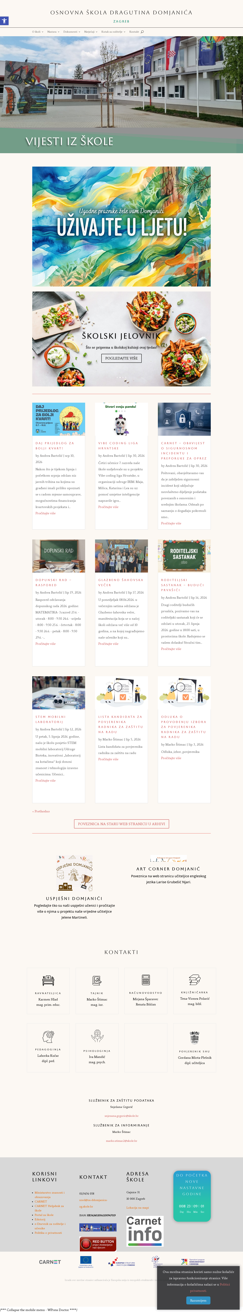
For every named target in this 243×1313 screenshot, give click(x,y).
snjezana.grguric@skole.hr (122, 1116)
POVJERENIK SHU (194, 1051)
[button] (4, 21)
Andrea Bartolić (51, 456)
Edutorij (40, 1219)
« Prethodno (41, 811)
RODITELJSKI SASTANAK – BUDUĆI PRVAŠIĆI (182, 585)
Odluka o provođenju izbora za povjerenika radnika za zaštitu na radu (184, 727)
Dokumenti (70, 32)
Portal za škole (44, 1215)
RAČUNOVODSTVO (145, 993)
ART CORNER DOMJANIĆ (169, 869)
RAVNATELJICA (48, 993)
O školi (36, 32)
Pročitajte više (46, 513)
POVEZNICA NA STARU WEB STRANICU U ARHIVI (121, 824)
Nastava (52, 32)
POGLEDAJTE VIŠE (121, 358)
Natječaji (89, 32)
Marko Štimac (113, 739)
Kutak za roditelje (111, 32)
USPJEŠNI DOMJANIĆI (74, 898)
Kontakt (134, 32)
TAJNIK (97, 993)
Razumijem (198, 1300)
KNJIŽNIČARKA (194, 992)
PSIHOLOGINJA (97, 1051)
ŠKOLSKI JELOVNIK (121, 336)
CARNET (41, 1201)
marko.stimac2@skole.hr (121, 1141)
